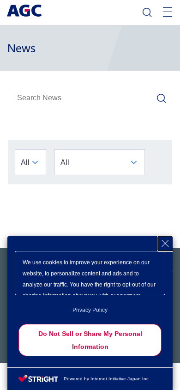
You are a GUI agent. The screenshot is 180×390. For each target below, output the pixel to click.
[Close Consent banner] (165, 243)
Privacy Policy (90, 310)
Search (147, 12)
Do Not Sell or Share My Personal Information (90, 340)
